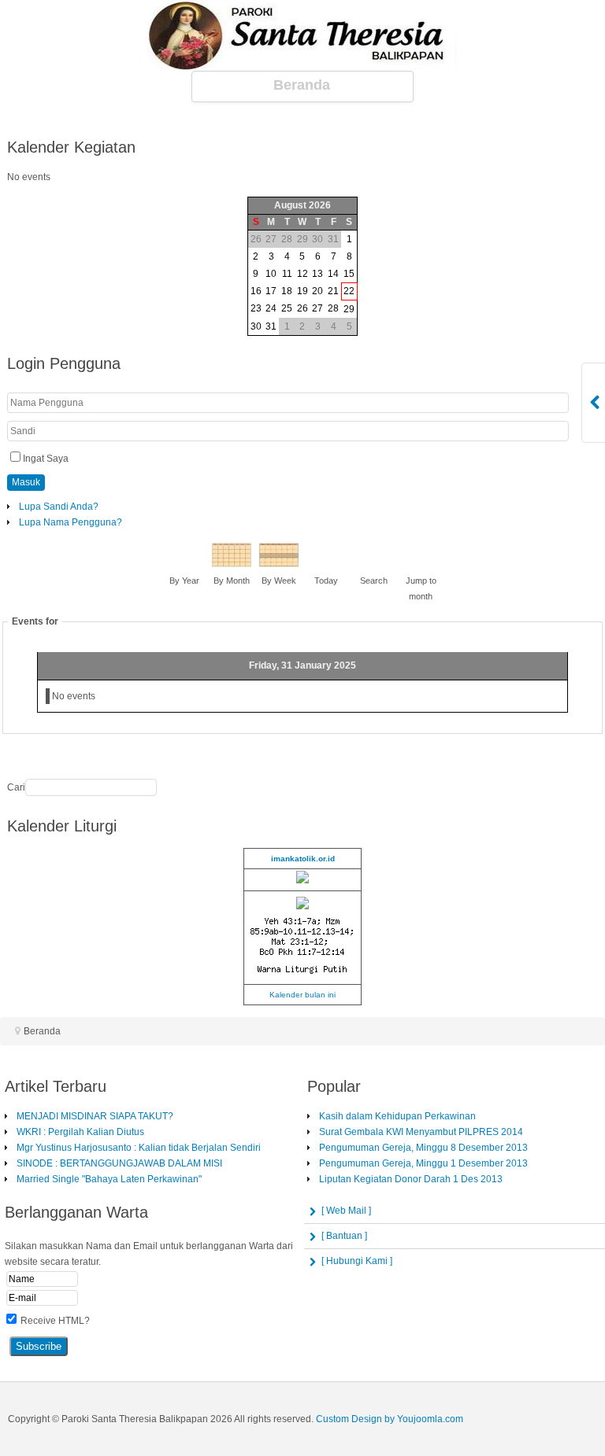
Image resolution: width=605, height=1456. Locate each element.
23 (256, 308)
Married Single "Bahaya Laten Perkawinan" (109, 1179)
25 (286, 308)
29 (348, 309)
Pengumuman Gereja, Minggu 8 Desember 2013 (423, 1147)
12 (302, 273)
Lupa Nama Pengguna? (70, 522)
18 (286, 291)
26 (302, 308)
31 (271, 326)
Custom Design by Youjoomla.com (389, 1419)
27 (317, 308)
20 (317, 291)
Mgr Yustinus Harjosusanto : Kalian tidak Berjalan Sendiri (139, 1147)
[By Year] (184, 563)
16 (256, 291)
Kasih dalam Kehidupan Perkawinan (397, 1116)
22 (348, 291)
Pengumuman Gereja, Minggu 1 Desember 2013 (423, 1163)
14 (333, 273)
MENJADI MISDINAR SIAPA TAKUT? (95, 1116)
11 (287, 273)
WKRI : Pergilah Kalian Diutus (80, 1131)
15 (348, 273)
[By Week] (279, 563)
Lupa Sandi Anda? (58, 506)
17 (271, 291)
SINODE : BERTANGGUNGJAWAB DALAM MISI (119, 1163)
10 (271, 273)
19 (302, 291)
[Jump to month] (420, 563)
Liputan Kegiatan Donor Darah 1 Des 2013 (411, 1179)
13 (317, 273)
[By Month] (231, 563)
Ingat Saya (46, 458)
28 (333, 308)
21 (333, 291)
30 (256, 326)
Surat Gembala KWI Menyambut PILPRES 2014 (421, 1131)
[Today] (326, 563)
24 (271, 308)
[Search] (373, 563)
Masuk (26, 482)
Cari (16, 787)
